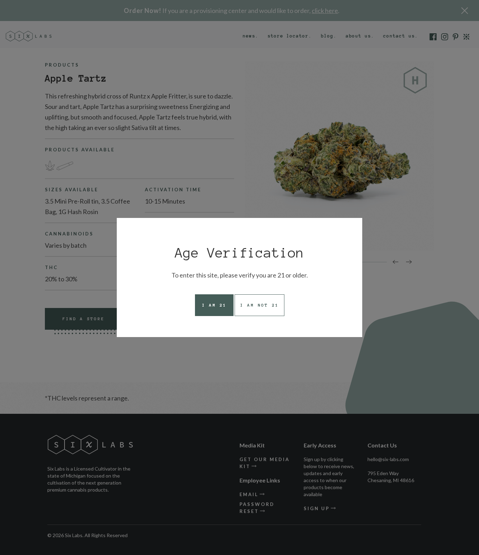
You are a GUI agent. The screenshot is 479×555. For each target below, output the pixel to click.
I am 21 (214, 305)
